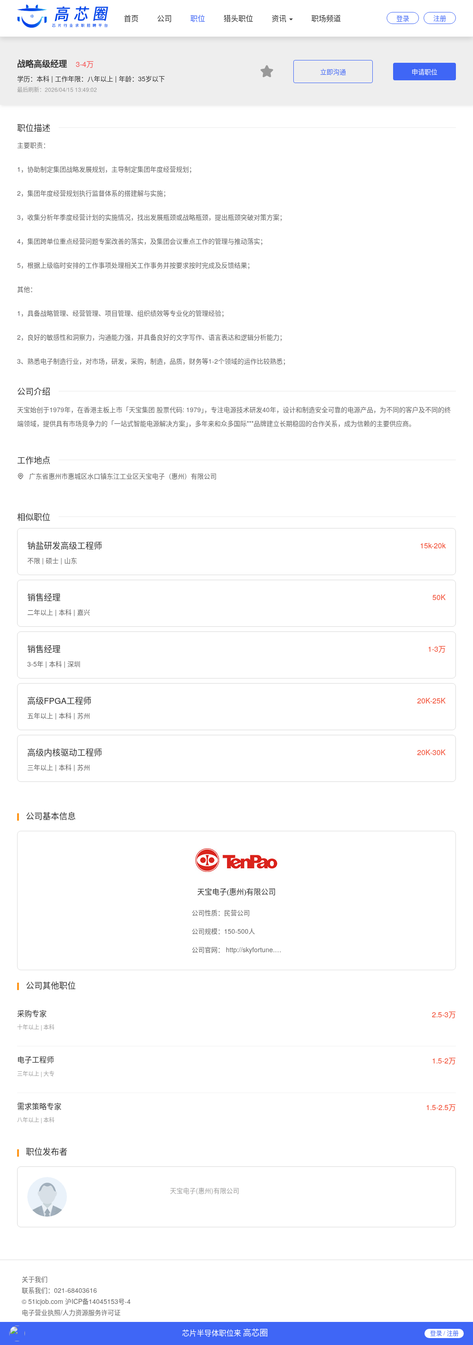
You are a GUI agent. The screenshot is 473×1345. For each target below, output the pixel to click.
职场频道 (326, 18)
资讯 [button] (280, 18)
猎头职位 (238, 18)
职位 (197, 18)
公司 (164, 18)
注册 (439, 18)
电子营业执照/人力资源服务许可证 (71, 1312)
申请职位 (424, 71)
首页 (131, 18)
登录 (402, 18)
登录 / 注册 (444, 1333)
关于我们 (35, 1279)
